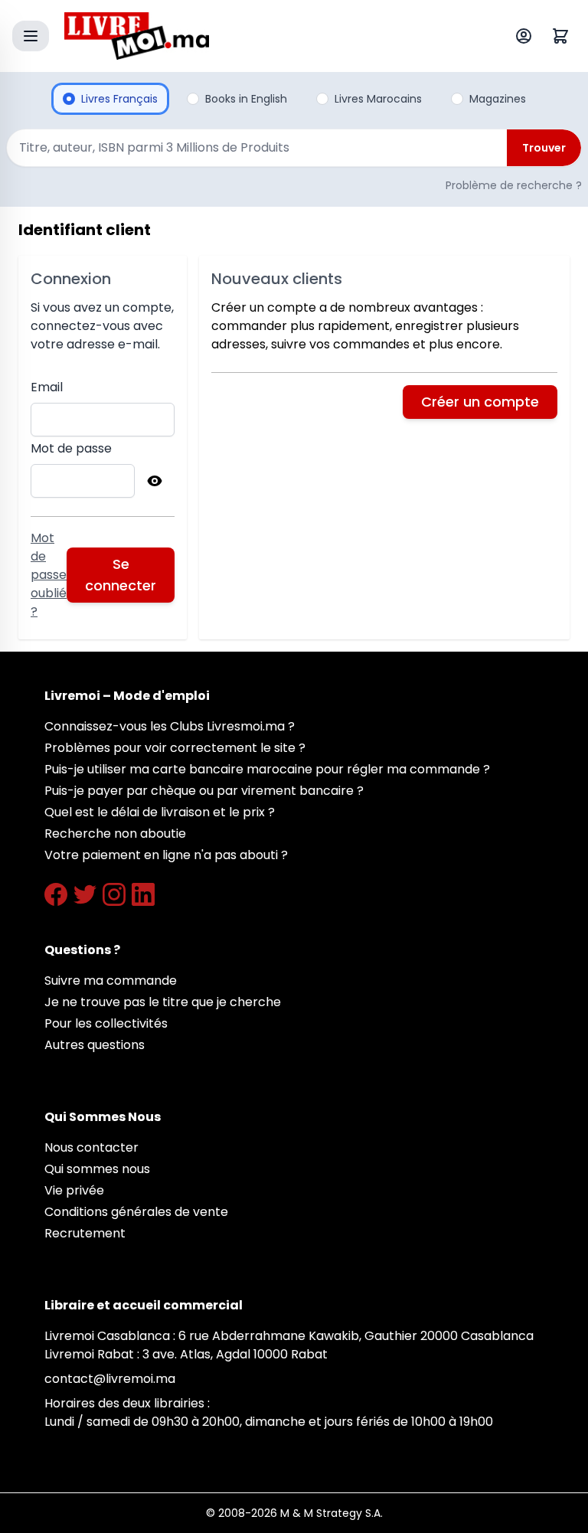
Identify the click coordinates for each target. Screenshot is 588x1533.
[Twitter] (85, 894)
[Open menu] (30, 36)
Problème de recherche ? (514, 185)
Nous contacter (91, 1147)
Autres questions (94, 1045)
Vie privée (74, 1190)
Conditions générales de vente (136, 1212)
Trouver (544, 147)
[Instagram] (114, 894)
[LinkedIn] (143, 894)
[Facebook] (55, 894)
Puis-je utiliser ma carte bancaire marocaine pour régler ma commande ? (267, 769)
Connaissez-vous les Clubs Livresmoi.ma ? (169, 726)
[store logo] (258, 36)
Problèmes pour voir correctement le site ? (174, 748)
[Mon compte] (526, 36)
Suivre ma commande (110, 980)
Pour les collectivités (106, 1023)
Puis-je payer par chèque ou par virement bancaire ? (204, 790)
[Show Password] (155, 481)
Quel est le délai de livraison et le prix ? (159, 812)
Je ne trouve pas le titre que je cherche (162, 1002)
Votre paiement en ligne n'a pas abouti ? (166, 855)
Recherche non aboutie (115, 833)
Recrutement (85, 1233)
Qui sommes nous (97, 1169)
